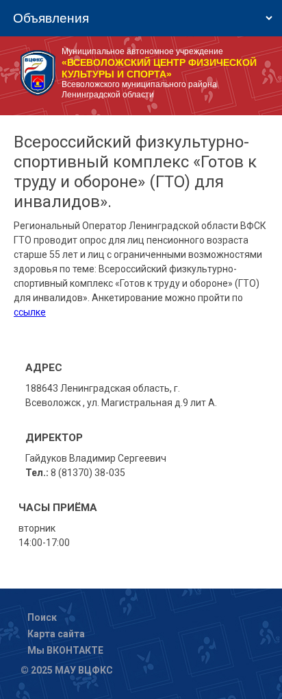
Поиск (42, 617)
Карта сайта (56, 633)
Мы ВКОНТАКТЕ (65, 650)
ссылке (30, 312)
